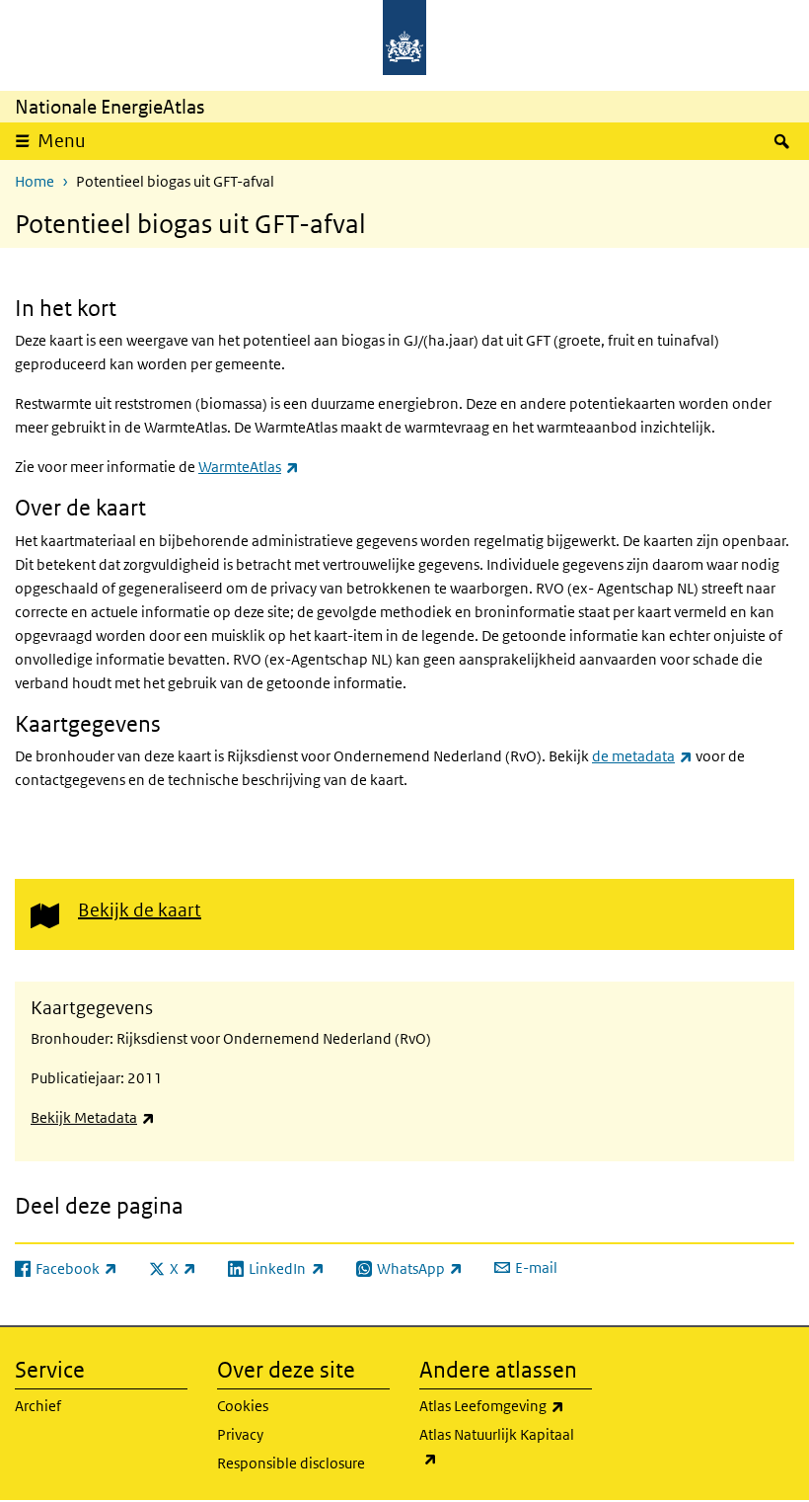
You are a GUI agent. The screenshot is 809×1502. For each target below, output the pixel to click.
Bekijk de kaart (139, 910)
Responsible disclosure (291, 1463)
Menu (61, 140)
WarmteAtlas (248, 466)
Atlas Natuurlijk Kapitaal (496, 1445)
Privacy (240, 1434)
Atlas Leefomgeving (505, 1405)
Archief (38, 1405)
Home (34, 181)
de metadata (642, 756)
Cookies (242, 1405)
